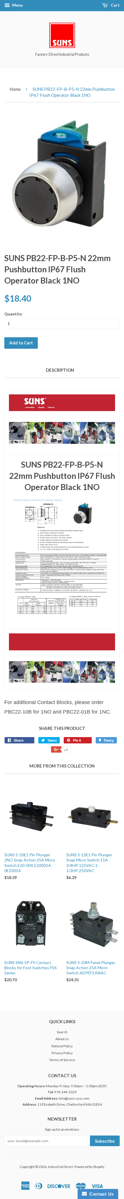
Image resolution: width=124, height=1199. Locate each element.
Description (60, 370)
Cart (115, 5)
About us (62, 1039)
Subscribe (105, 1141)
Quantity (13, 313)
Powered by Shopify (89, 1167)
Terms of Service (62, 1060)
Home (15, 89)
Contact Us (100, 1194)
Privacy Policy (62, 1053)
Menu (17, 5)
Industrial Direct (60, 1167)
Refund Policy (62, 1046)
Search (62, 1032)
